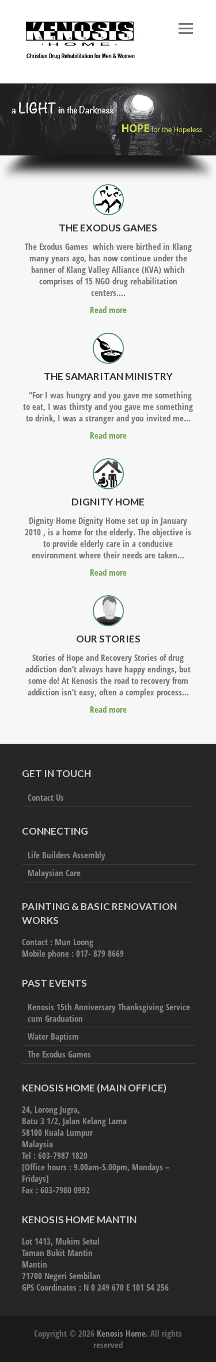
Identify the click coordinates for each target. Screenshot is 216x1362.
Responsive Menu (186, 28)
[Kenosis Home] (79, 41)
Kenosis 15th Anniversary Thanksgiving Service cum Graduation (109, 1012)
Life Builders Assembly (66, 855)
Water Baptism (53, 1036)
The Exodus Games (59, 1054)
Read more (108, 309)
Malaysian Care (54, 872)
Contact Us (46, 797)
